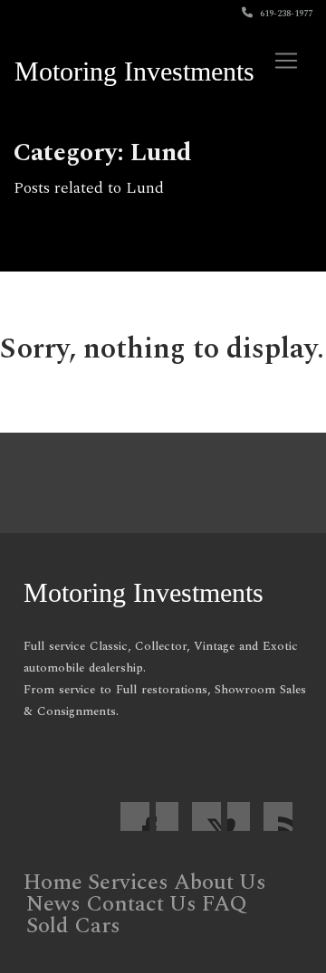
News (53, 904)
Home (53, 882)
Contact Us (141, 904)
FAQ (224, 904)
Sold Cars (73, 926)
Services (128, 882)
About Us (220, 882)
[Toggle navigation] (286, 61)
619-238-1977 (284, 13)
